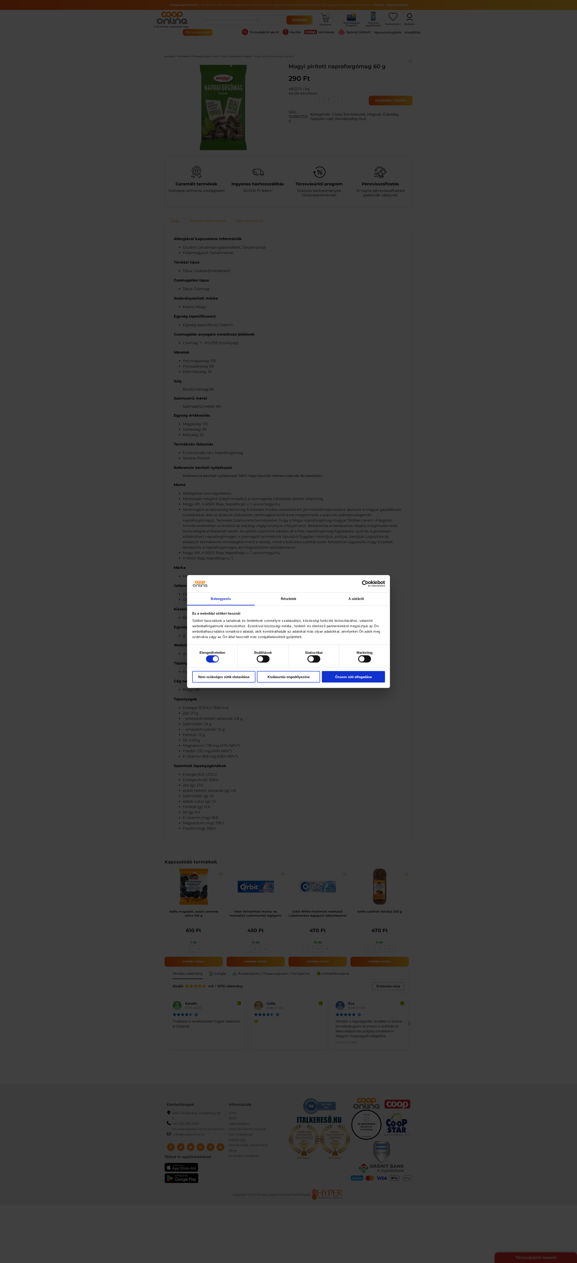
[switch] (263, 658)
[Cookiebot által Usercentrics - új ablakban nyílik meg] (365, 583)
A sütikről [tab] (356, 598)
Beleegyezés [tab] (221, 598)
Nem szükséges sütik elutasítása (223, 677)
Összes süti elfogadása (353, 677)
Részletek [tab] (288, 598)
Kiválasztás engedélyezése (289, 677)
